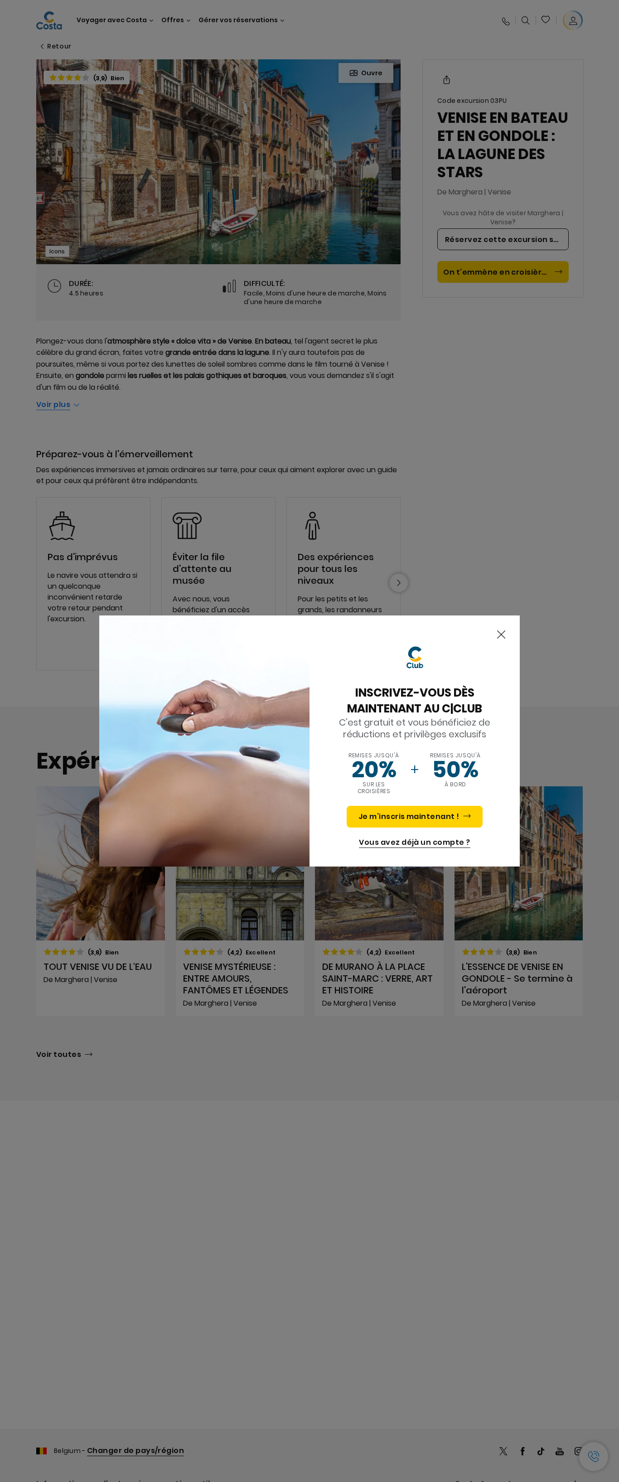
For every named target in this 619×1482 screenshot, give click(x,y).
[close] (501, 635)
